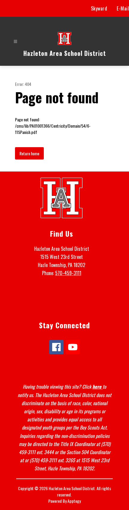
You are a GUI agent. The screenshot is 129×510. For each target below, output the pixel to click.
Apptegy (74, 501)
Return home (29, 153)
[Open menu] (15, 41)
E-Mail (123, 8)
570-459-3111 (68, 273)
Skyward (99, 8)
